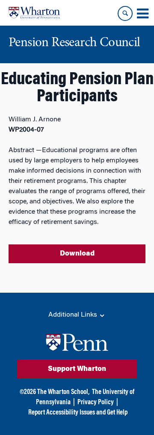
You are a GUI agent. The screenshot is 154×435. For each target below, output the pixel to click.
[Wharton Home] (34, 12)
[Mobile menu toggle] (142, 13)
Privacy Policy (95, 402)
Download (77, 253)
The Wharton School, (63, 392)
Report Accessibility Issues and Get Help (77, 412)
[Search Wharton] (125, 13)
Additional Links (73, 315)
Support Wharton (77, 369)
